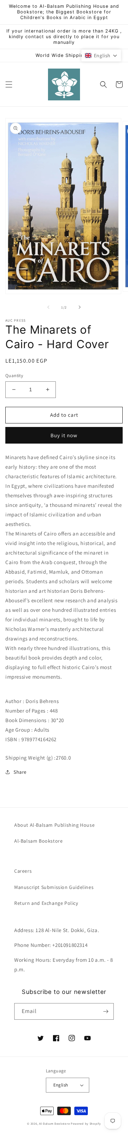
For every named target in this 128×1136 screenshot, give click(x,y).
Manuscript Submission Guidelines (54, 887)
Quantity (14, 376)
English (60, 1085)
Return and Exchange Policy (46, 903)
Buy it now (64, 435)
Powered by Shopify (86, 1123)
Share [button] (20, 772)
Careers (23, 871)
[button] (9, 84)
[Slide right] (79, 307)
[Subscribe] (105, 1011)
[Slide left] (48, 307)
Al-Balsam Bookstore (38, 841)
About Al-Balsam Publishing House (54, 825)
